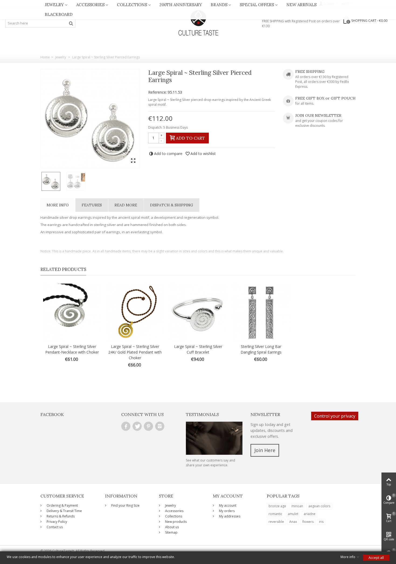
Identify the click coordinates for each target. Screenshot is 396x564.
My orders (226, 511)
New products (175, 521)
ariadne (309, 514)
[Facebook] (125, 426)
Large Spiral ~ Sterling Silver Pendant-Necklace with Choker (72, 349)
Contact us (54, 527)
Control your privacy (334, 416)
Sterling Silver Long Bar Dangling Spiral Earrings (261, 349)
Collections (132, 4)
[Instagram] (159, 426)
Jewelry (54, 4)
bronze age (277, 506)
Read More (125, 205)
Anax (293, 521)
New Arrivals (301, 4)
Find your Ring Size (125, 505)
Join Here (264, 450)
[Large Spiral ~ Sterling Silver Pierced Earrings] (90, 118)
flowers (308, 521)
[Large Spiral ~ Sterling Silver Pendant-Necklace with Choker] (72, 312)
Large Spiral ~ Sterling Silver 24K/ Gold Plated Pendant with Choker (135, 352)
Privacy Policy (56, 521)
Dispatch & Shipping (171, 205)
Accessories (90, 4)
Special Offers (257, 4)
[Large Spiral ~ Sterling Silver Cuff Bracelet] (198, 312)
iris (321, 521)
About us (171, 527)
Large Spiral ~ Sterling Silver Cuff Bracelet (198, 349)
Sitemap (171, 532)
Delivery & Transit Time (64, 511)
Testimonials (202, 414)
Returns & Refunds (60, 516)
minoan (297, 506)
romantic (275, 514)
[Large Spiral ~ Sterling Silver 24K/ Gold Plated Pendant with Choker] (135, 312)
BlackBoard (58, 14)
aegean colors (319, 506)
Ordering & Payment (62, 505)
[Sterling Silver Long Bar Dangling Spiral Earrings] (261, 312)
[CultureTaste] (198, 23)
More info (58, 205)
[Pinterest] (148, 426)
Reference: (157, 92)
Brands (219, 4)
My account (227, 505)
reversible (276, 521)
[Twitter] (137, 426)
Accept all (376, 557)
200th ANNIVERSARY (180, 4)
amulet (293, 514)
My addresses (229, 516)
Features (92, 205)
